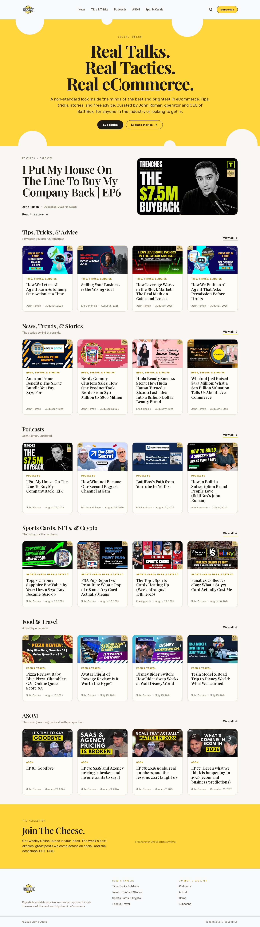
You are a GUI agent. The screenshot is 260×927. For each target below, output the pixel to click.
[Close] (153, 435)
